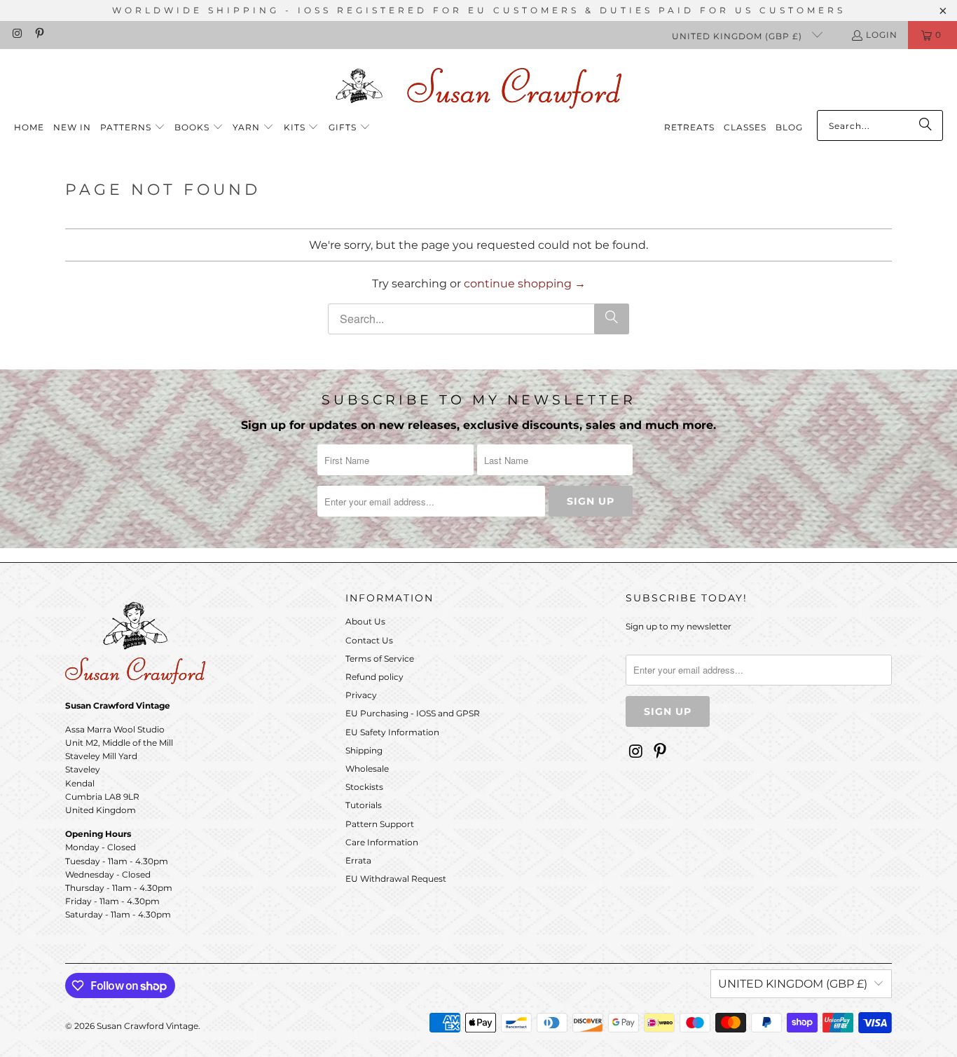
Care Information (381, 842)
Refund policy (374, 676)
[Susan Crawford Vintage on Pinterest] (38, 34)
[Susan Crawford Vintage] (478, 86)
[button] (132, 128)
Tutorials (363, 805)
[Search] (925, 125)
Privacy (361, 695)
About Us (365, 621)
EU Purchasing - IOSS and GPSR (412, 713)
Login (881, 34)
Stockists (364, 787)
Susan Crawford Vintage (147, 1026)
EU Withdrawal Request (395, 878)
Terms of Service (379, 658)
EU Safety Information (392, 732)
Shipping (364, 750)
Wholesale (367, 768)
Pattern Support (379, 824)
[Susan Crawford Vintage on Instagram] (16, 34)
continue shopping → (525, 283)
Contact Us (369, 640)
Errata (358, 860)
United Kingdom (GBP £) (738, 36)
